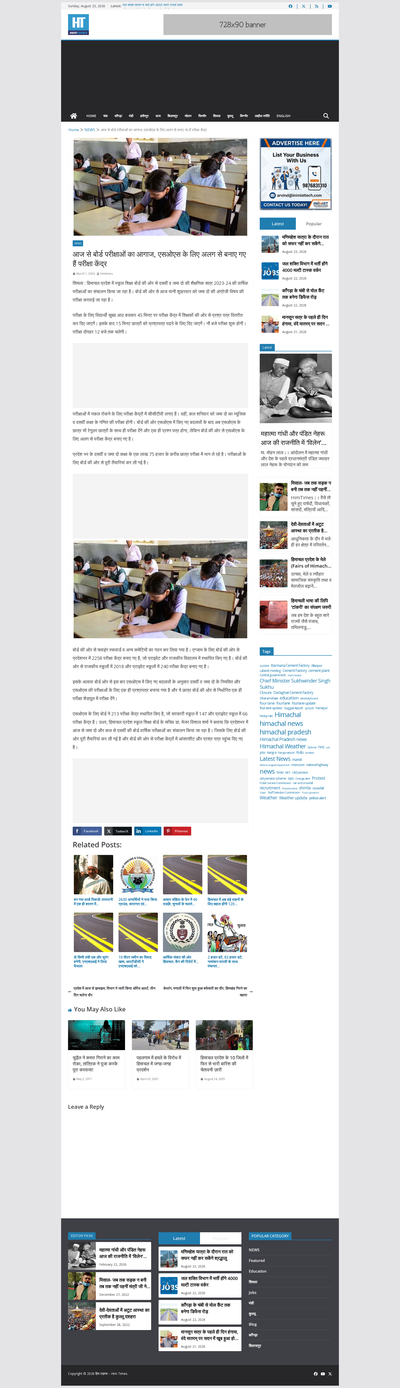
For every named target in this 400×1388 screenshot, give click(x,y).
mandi (297, 759)
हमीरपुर (144, 116)
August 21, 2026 (294, 332)
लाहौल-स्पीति (262, 116)
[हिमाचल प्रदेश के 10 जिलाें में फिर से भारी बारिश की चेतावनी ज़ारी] (224, 1023)
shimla (305, 788)
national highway (317, 765)
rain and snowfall (303, 783)
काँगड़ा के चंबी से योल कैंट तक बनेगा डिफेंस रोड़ (303, 293)
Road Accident (289, 788)
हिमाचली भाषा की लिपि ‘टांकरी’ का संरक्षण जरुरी (311, 603)
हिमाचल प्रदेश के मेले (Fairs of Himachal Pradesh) (311, 562)
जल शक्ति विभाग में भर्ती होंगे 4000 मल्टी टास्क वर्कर (152, 6)
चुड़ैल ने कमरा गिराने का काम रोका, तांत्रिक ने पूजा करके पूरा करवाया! (96, 1063)
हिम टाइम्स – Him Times (111, 1373)
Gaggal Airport (293, 708)
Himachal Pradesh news (283, 739)
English (284, 116)
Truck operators (310, 792)
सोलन (188, 116)
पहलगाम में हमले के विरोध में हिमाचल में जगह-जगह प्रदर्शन (159, 1063)
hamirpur (322, 708)
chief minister (295, 675)
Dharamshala (269, 698)
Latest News (275, 758)
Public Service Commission (275, 783)
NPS (287, 773)
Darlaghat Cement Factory (293, 692)
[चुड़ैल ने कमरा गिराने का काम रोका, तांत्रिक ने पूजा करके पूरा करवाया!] (96, 1023)
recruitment (270, 788)
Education (257, 1271)
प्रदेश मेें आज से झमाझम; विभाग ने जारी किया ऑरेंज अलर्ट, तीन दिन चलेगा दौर (114, 991)
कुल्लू (230, 116)
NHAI (279, 772)
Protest (318, 778)
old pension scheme (273, 778)
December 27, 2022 (114, 1294)
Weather (268, 797)
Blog (253, 1324)
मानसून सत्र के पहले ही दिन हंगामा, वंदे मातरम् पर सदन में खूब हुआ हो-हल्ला (305, 320)
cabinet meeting (270, 671)
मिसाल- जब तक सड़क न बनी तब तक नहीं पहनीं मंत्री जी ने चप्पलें (311, 486)
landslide (309, 752)
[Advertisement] (200, 75)
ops (291, 778)
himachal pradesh (285, 732)
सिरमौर (202, 116)
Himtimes (106, 274)
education (289, 698)
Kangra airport (286, 753)
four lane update (271, 708)
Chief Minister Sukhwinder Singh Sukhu (295, 683)
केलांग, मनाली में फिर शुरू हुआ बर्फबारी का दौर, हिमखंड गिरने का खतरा (205, 991)
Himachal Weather (283, 746)
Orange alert (302, 779)
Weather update (293, 797)
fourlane (283, 703)
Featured (257, 1260)
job (328, 747)
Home (91, 116)
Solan (263, 792)
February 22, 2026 (112, 1264)
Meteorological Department (274, 765)
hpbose (312, 747)
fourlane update (304, 703)
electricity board (309, 698)
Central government (273, 675)
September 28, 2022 (114, 1324)
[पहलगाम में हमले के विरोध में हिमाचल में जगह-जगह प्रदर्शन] (160, 1023)
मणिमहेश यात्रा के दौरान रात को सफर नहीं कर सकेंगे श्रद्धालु (305, 240)
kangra (271, 752)
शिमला (216, 116)
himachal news (281, 723)
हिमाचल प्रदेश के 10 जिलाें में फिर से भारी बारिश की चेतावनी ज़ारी (224, 1063)
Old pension (300, 772)
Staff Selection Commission (284, 792)
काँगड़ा (118, 116)
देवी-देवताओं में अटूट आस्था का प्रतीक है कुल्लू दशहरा (307, 527)
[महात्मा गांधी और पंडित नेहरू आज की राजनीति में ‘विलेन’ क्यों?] (296, 388)
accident (264, 666)
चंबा (105, 116)
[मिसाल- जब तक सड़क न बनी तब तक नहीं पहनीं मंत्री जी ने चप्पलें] (274, 497)
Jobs (252, 1292)
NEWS (78, 243)
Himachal (288, 714)
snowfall (318, 788)
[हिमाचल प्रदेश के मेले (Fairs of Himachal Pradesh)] (274, 573)
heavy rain (266, 716)
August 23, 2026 (294, 251)
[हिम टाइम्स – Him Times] (73, 116)
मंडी (131, 116)
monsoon (297, 764)
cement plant (319, 670)
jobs (262, 752)
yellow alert (317, 798)
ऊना (158, 116)
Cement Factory (295, 670)
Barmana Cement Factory (290, 665)
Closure (266, 692)
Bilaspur (316, 665)
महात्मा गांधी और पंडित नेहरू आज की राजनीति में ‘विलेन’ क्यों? (293, 438)
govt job (309, 708)
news (267, 771)
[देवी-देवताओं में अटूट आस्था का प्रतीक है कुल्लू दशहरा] (274, 535)
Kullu (299, 752)
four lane (267, 703)
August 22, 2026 (294, 278)
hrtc (321, 746)
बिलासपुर (173, 116)
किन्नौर (244, 116)
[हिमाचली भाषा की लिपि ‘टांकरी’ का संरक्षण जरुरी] (274, 615)
